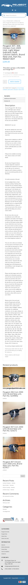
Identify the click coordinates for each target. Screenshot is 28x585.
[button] (23, 30)
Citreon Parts (4, 536)
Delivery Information (5, 547)
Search (22, 476)
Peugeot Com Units (5, 531)
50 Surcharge (20, 88)
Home (4, 21)
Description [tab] (7, 96)
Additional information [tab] (10, 98)
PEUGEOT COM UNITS (19, 89)
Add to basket (14, 82)
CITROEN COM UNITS (8, 89)
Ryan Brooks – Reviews (8, 485)
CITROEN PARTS (9, 21)
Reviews (5, 509)
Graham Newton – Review (9, 483)
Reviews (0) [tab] (7, 101)
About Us (3, 545)
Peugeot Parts (4, 534)
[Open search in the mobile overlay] (14, 15)
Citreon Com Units (5, 538)
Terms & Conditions (5, 551)
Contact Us (3, 553)
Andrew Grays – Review (8, 489)
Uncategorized (6, 511)
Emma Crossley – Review (9, 487)
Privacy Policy (4, 549)
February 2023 (6, 502)
